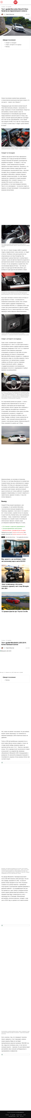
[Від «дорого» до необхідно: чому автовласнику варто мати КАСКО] (16, 549)
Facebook (21, 532)
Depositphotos (21, 1112)
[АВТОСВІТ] (15, 2)
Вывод (8, 46)
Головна (3, 6)
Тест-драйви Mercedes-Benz (22, 537)
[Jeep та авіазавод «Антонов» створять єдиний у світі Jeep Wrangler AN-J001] (16, 574)
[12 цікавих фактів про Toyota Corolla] (16, 601)
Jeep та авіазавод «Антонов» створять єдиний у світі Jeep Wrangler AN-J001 (15, 586)
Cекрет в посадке (11, 42)
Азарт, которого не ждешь (13, 44)
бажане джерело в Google (19, 534)
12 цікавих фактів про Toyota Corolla (15, 611)
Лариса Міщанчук (10, 14)
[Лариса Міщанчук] (2, 14)
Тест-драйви (8, 6)
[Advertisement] (15, 208)
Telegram (14, 532)
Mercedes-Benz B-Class (10, 537)
